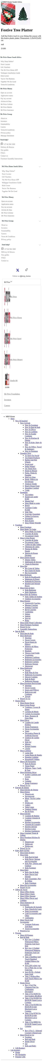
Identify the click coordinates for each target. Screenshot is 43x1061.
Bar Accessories (31, 573)
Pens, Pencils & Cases (33, 909)
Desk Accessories (31, 911)
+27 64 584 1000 (9, 144)
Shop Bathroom (26, 668)
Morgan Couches (31, 605)
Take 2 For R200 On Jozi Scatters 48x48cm (33, 995)
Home (17, 1052)
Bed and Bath (30, 1039)
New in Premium (31, 451)
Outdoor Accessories (32, 599)
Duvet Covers (30, 640)
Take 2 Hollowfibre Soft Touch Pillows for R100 (33, 978)
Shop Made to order (32, 503)
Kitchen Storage (31, 827)
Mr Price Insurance (7, 110)
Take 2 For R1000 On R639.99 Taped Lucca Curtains (33, 1000)
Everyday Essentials (32, 514)
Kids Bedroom (30, 590)
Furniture (18, 525)
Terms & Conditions (7, 84)
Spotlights (24, 492)
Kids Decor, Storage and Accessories (32, 860)
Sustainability (5, 124)
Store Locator (5, 64)
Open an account (6, 93)
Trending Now (25, 453)
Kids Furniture (30, 868)
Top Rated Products (32, 458)
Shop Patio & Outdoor (28, 594)
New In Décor (30, 429)
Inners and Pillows (32, 690)
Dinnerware (29, 794)
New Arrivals (25, 423)
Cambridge (29, 612)
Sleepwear (29, 666)
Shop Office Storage (27, 896)
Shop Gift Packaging (28, 762)
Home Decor (25, 983)
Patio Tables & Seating (33, 597)
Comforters (29, 655)
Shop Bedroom (26, 575)
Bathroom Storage (32, 681)
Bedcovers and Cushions (30, 693)
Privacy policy (6, 133)
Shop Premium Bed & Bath (30, 683)
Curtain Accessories (32, 714)
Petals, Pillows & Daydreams (31, 480)
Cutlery (27, 805)
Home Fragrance (31, 783)
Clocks (27, 749)
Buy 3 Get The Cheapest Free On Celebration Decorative (31, 988)
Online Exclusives (32, 516)
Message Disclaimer (7, 136)
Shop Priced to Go (27, 1035)
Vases (27, 731)
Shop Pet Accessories (28, 885)
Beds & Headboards (32, 577)
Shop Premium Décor (28, 772)
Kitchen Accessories (32, 822)
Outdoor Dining (31, 809)
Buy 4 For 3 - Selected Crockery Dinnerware (33, 1032)
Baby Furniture (30, 883)
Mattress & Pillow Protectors (31, 648)
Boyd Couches (30, 610)
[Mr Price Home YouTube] (23, 270)
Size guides (4, 150)
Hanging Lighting (31, 757)
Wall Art (28, 742)
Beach (27, 505)
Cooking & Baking (32, 816)
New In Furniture (31, 425)
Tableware (29, 844)
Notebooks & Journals (33, 907)
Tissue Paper (29, 766)
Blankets (28, 651)
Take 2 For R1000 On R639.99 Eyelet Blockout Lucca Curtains (33, 1008)
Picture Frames (30, 746)
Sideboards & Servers (33, 562)
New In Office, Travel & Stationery (33, 448)
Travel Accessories (32, 929)
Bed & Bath (19, 631)
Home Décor (20, 701)
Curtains (28, 781)
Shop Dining (25, 792)
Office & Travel (21, 890)
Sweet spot (29, 464)
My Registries (20, 1055)
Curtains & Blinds (31, 712)
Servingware (29, 796)
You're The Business (7, 79)
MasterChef (29, 501)
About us (4, 118)
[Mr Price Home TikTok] (26, 270)
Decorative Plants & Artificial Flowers (32, 734)
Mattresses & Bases (32, 579)
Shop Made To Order (28, 529)
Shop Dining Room (27, 558)
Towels (27, 670)
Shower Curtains (31, 677)
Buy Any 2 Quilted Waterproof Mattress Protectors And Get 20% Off (32, 951)
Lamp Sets (29, 753)
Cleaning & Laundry (32, 824)
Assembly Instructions (28, 629)
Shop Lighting (25, 751)
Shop (12, 419)
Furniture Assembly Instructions (11, 159)
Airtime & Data (6, 101)
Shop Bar (23, 566)
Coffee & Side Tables (33, 545)
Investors (4, 121)
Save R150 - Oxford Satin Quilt (32, 973)
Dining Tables (30, 560)
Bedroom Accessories (33, 660)
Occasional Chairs (32, 536)
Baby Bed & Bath (31, 872)
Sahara (27, 614)
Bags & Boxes (30, 764)
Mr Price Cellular (7, 104)
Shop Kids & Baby (27, 588)
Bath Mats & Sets (31, 673)
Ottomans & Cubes (32, 547)
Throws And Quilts (32, 653)
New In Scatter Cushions (30, 435)
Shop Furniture (25, 527)
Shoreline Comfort (32, 488)
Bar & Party (29, 811)
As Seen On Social (32, 456)
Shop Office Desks (27, 892)
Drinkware (29, 803)
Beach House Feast (32, 486)
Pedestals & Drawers (33, 581)
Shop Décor (24, 720)
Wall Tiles (28, 512)
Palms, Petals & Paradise (31, 474)
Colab (27, 490)
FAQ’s (3, 153)
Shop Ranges (25, 601)
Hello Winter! (30, 466)
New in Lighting (31, 432)
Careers (3, 127)
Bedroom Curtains (32, 662)
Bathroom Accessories (33, 675)
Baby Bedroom (30, 592)
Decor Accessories (32, 729)
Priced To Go (25, 627)
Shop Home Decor (27, 703)
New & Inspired (21, 421)
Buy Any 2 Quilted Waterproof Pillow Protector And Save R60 (32, 943)
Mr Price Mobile (6, 107)
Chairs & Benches (32, 564)
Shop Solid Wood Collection (31, 623)
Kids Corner (5, 76)
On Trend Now (30, 469)
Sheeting (28, 638)
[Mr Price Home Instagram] (20, 270)
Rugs (27, 779)
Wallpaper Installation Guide (10, 73)
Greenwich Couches (32, 603)
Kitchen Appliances (32, 831)
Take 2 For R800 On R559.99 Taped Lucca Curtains (33, 1024)
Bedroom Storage (31, 664)
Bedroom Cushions (32, 657)
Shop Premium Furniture (29, 625)
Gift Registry (20, 1048)
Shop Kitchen (25, 814)
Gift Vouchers (5, 67)
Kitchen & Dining (22, 788)
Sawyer (28, 618)
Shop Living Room (27, 538)
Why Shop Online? (7, 61)
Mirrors (27, 744)
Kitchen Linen (30, 829)
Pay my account (6, 98)
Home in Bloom (31, 471)
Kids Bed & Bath (31, 857)
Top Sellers (29, 495)
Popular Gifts (20, 1057)
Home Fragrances (31, 727)
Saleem (27, 616)
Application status (7, 96)
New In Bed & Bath (32, 427)
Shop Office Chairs (27, 894)
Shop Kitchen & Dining (29, 790)
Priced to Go (25, 931)
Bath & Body (30, 679)
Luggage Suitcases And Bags (32, 925)
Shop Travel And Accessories (26, 921)
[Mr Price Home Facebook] (15, 270)
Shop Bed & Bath (27, 634)
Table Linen (29, 807)
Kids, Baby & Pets (22, 851)
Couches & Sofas (31, 534)
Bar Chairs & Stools (32, 571)
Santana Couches (31, 607)
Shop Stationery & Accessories (27, 904)
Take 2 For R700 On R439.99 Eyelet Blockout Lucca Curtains (33, 1016)
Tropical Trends (31, 484)
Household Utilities (32, 759)
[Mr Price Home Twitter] (17, 271)
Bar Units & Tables (32, 568)
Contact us (4, 156)
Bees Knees (29, 521)
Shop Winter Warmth (33, 523)
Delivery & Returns (7, 147)
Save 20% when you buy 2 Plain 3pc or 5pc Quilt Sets (33, 968)
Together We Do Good (8, 82)
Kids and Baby (30, 1046)
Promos (18, 933)
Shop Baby (24, 870)
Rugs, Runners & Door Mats (31, 717)
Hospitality (29, 518)
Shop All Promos (26, 935)
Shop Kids (24, 855)
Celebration (29, 918)
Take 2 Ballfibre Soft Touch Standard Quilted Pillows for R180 (33, 960)
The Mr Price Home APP (9, 70)
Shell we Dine (30, 477)
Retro (27, 620)
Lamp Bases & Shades (33, 755)
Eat (21, 1028)
